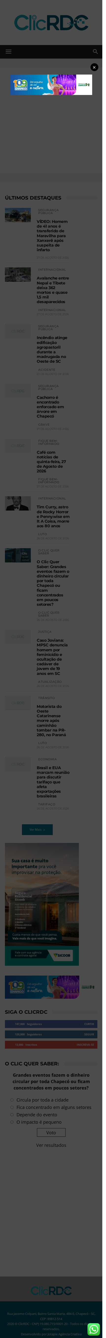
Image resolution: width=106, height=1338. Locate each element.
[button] (94, 67)
